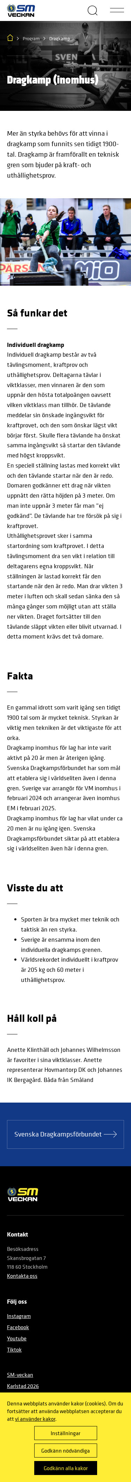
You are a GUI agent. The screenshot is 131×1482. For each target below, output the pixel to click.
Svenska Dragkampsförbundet (58, 1134)
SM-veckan (20, 1374)
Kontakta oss (22, 1276)
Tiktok (14, 1349)
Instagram (19, 1316)
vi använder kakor (35, 1419)
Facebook (18, 1327)
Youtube (17, 1338)
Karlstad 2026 (23, 1386)
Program (31, 38)
